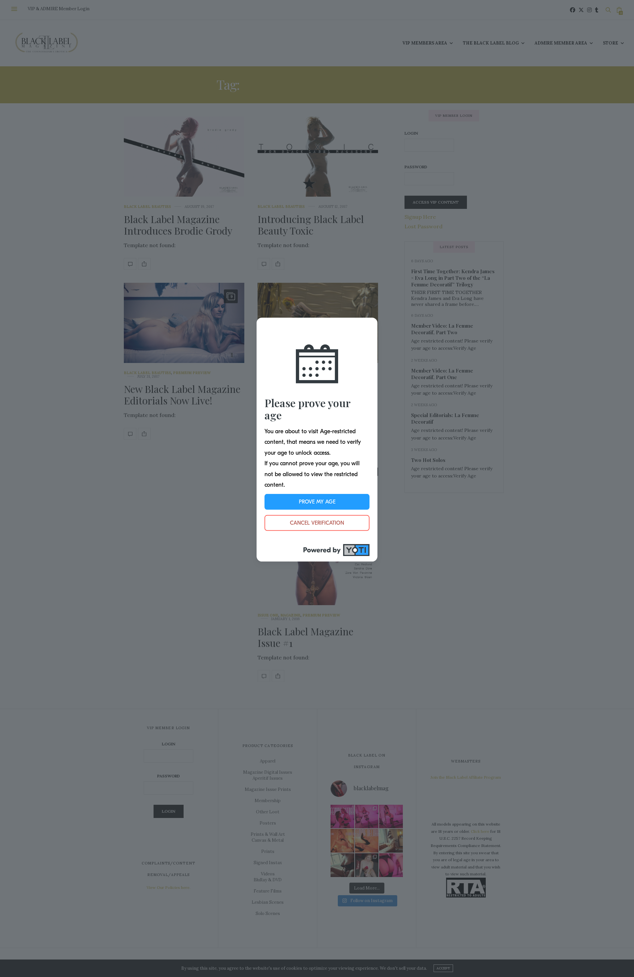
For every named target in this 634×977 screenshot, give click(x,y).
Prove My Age (317, 502)
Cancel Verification (317, 523)
